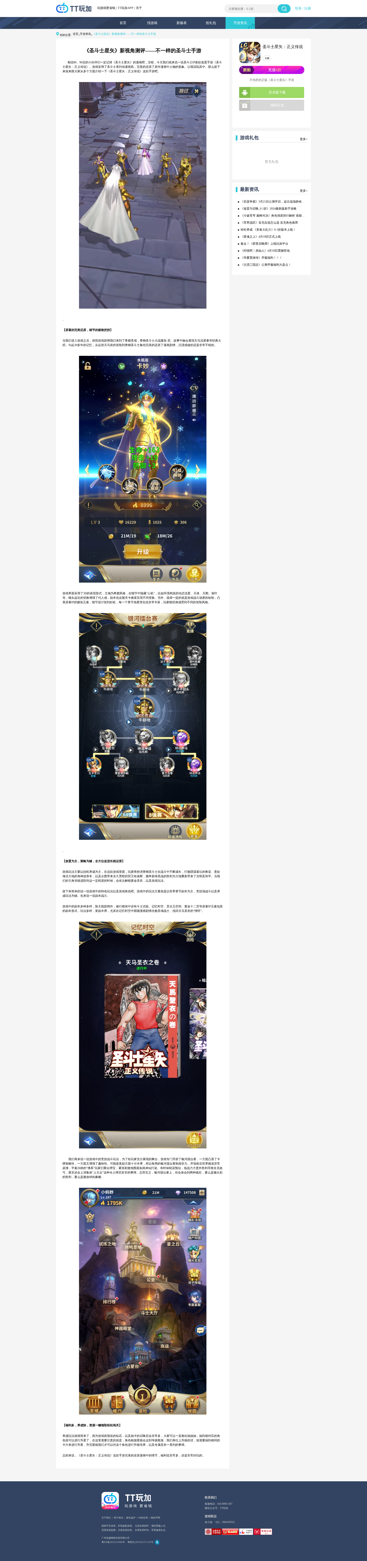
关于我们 (106, 1517)
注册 (307, 8)
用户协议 (118, 1517)
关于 (139, 8)
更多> (304, 139)
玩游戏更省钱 (106, 8)
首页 (123, 23)
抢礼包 (211, 23)
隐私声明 (155, 1517)
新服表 (181, 23)
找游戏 (152, 23)
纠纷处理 (143, 1517)
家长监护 (131, 1517)
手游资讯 (240, 23)
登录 (298, 8)
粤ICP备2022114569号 (113, 1542)
